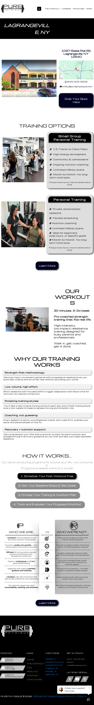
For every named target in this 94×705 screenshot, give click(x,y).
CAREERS (66, 9)
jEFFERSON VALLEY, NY (54, 662)
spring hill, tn (51, 674)
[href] (76, 69)
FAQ (29, 667)
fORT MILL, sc (51, 671)
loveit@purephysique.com (77, 665)
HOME (30, 659)
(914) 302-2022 (79, 659)
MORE (89, 9)
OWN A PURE (34, 679)
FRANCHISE (78, 9)
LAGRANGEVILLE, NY (53, 665)
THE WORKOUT (52, 9)
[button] (39, 9)
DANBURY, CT (50, 659)
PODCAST (33, 675)
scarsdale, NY (51, 668)
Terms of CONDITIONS (48, 696)
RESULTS (32, 671)
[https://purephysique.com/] (12, 9)
